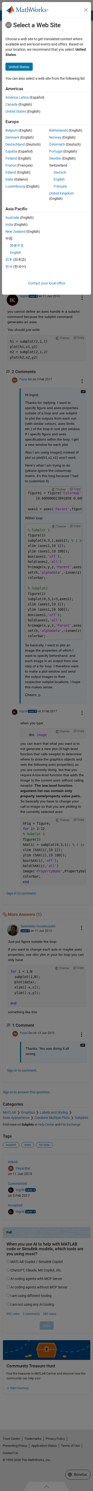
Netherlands (58, 130)
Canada (11, 104)
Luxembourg (15, 186)
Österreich (57, 144)
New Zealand (15, 232)
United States (15, 111)
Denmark (12, 137)
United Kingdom (61, 193)
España (11, 151)
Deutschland (15, 144)
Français (60, 186)
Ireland (10, 172)
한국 (8, 266)
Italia (9, 179)
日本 (8, 259)
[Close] (85, 9)
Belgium (11, 130)
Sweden (55, 158)
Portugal (55, 151)
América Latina (17, 97)
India (9, 225)
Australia (12, 218)
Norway (55, 137)
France (10, 165)
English (59, 179)
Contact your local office (46, 283)
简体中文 (17, 246)
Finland (11, 158)
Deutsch (60, 172)
